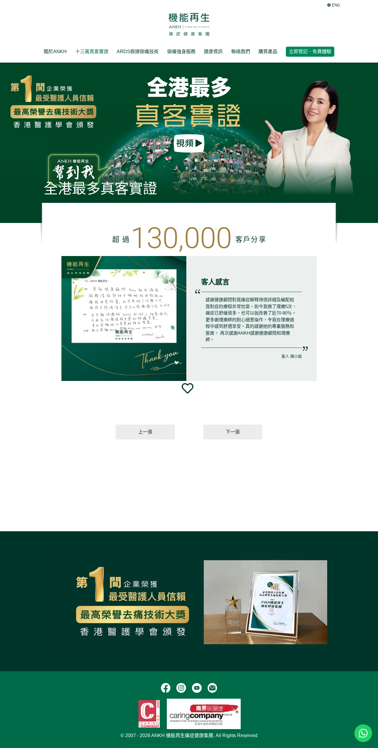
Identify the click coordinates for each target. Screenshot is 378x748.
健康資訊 (213, 51)
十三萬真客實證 (91, 51)
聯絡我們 (240, 51)
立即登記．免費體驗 (310, 51)
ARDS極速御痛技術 (138, 51)
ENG (335, 5)
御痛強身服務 (181, 51)
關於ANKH (55, 51)
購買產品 (267, 51)
